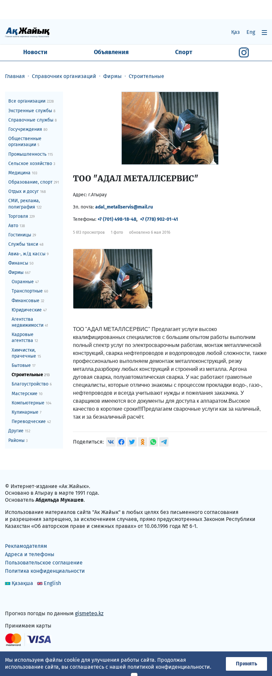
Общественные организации (24, 141)
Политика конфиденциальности (45, 571)
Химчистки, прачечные (26, 353)
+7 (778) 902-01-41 (159, 219)
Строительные (31, 375)
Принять (246, 663)
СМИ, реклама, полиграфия (24, 204)
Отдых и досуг (27, 191)
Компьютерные (31, 403)
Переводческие (31, 421)
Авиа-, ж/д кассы (28, 254)
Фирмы (19, 272)
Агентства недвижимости (30, 322)
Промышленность (30, 154)
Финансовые (28, 300)
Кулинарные (26, 412)
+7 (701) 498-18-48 (117, 219)
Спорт (183, 52)
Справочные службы (32, 120)
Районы (18, 440)
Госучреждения (27, 129)
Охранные (25, 282)
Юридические (29, 310)
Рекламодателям (26, 546)
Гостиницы (22, 235)
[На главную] (27, 32)
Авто (16, 225)
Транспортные (30, 291)
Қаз (235, 32)
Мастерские (27, 393)
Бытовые (23, 365)
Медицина (22, 173)
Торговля (21, 216)
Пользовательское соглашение (44, 562)
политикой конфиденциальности (168, 667)
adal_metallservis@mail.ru (124, 207)
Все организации (31, 101)
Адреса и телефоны (29, 554)
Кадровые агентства (25, 337)
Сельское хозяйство (31, 163)
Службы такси (25, 244)
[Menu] (264, 32)
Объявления (111, 52)
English (52, 583)
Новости (35, 52)
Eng (250, 32)
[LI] (19, 599)
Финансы (21, 263)
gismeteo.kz (89, 613)
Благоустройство (32, 384)
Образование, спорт (33, 182)
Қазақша (22, 583)
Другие (19, 431)
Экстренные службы (31, 111)
